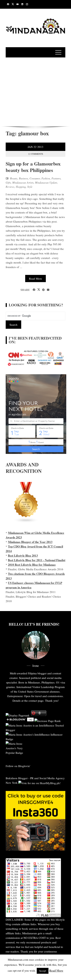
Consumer (35, 178)
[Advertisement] (35, 91)
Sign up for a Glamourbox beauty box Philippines (33, 167)
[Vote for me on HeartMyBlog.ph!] (39, 783)
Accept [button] (42, 970)
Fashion (45, 178)
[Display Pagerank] (18, 715)
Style (29, 186)
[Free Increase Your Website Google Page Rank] (47, 720)
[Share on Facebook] (34, 290)
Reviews (10, 186)
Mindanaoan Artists (23, 182)
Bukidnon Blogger (17, 778)
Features (56, 178)
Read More (35, 278)
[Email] (48, 290)
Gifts (8, 182)
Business (23, 178)
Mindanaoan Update (46, 182)
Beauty (13, 178)
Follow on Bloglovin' (18, 766)
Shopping (21, 186)
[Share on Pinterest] (43, 290)
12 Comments (35, 153)
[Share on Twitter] (38, 289)
